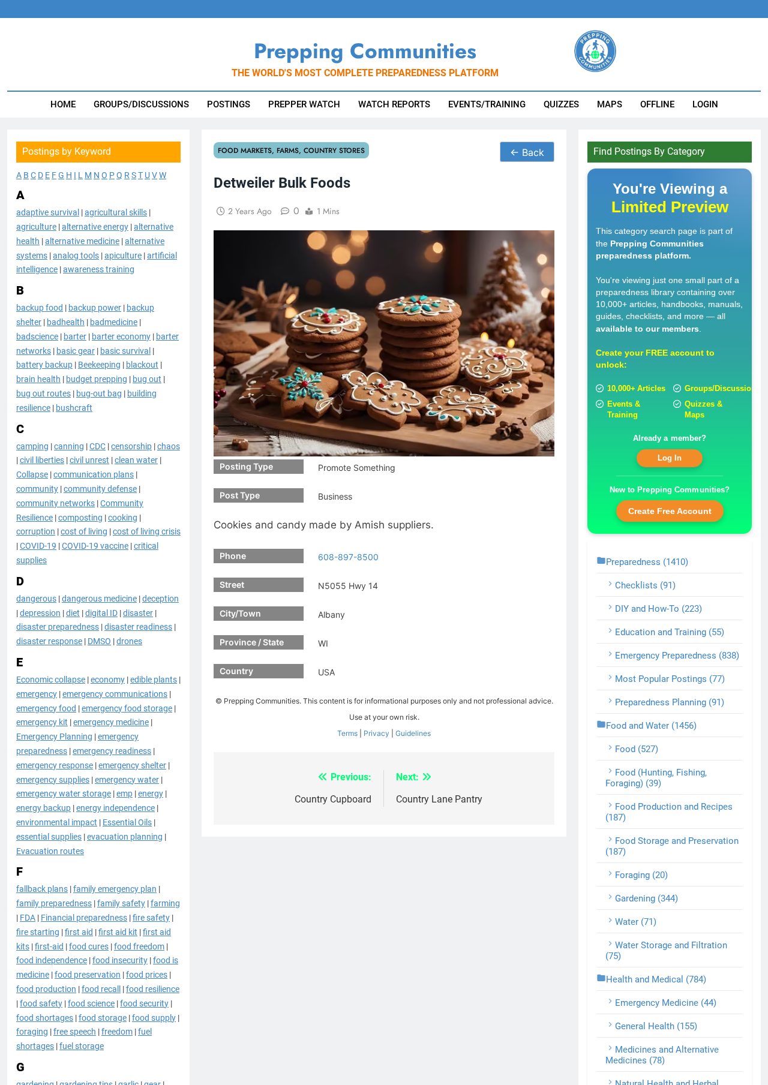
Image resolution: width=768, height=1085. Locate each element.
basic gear (75, 350)
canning (69, 445)
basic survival (125, 350)
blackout (142, 364)
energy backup (43, 808)
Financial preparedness (84, 917)
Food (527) (636, 749)
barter (75, 336)
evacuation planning (125, 836)
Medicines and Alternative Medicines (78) (662, 1055)
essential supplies (49, 836)
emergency (36, 693)
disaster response (49, 641)
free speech (74, 1031)
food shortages (44, 1017)
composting (80, 517)
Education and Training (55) (669, 632)
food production (46, 989)
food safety (41, 1003)
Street (232, 584)
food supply (154, 1017)
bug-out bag (99, 393)
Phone (233, 556)
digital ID (101, 612)
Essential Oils (127, 822)
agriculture (36, 227)
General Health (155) (656, 1026)
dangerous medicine (99, 598)
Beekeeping (99, 364)
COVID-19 (38, 546)
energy (150, 793)
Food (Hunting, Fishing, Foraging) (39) (656, 778)
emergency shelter (132, 765)
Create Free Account (670, 511)
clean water (136, 460)
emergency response (54, 765)
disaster (138, 612)
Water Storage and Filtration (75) (666, 950)
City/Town (240, 613)
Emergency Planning (54, 736)
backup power (94, 307)
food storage (103, 1017)
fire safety (151, 917)
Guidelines (413, 733)
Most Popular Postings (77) (670, 679)
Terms (347, 733)
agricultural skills (116, 212)
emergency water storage (63, 793)
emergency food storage (127, 708)
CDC (97, 445)
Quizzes (561, 104)
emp (124, 793)
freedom (117, 1031)
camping (32, 445)
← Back (527, 152)
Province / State (252, 642)
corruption (35, 531)
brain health (38, 379)
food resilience (152, 989)
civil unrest (89, 460)
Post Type (240, 495)
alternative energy (95, 227)
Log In (670, 457)
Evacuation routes (50, 850)
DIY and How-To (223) (658, 608)
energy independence (115, 808)
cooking (122, 517)
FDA (27, 917)
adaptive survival (47, 212)
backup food (39, 307)
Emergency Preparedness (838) (677, 655)
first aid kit (117, 931)
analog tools (76, 255)
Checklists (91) (645, 585)
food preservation (88, 974)
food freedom (139, 946)
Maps (609, 104)
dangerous (36, 598)
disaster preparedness (57, 627)
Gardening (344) (646, 898)
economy (108, 679)
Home (63, 104)
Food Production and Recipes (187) (669, 812)
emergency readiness (112, 751)
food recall (101, 989)
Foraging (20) (641, 875)
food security (144, 1003)
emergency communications (114, 693)
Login (705, 104)
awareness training (98, 269)
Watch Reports (394, 104)
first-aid (49, 946)
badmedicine (113, 322)
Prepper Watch (304, 104)
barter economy (121, 336)
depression (40, 612)
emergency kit (42, 722)
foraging (32, 1031)
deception (160, 598)
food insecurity (120, 960)
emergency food (46, 708)
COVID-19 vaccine (95, 546)
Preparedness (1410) (647, 562)
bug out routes (43, 393)
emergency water (127, 779)
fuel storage (81, 1046)
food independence (51, 960)
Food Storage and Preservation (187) (672, 846)
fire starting (37, 931)
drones (129, 641)
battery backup (44, 364)
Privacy (376, 733)
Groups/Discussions (141, 104)
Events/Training (487, 104)
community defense (100, 489)
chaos (168, 445)
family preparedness (54, 903)
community (37, 489)
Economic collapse (50, 679)
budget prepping (96, 379)
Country (236, 671)
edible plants (153, 679)
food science (91, 1003)
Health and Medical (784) (656, 979)
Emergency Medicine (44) (665, 1002)
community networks (55, 503)
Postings (228, 104)
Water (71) (635, 921)
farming (165, 903)
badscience (37, 336)
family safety (121, 903)
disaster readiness (138, 627)
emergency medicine (111, 722)
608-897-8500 (348, 557)
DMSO (99, 641)
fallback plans (42, 889)
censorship (131, 445)
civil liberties (42, 460)
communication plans (93, 474)
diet (73, 612)
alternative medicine (82, 241)
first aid (79, 931)
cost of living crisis (147, 531)
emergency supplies (52, 779)
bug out (147, 379)
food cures (89, 946)
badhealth (66, 322)
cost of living (84, 531)
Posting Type (246, 466)
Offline (657, 104)
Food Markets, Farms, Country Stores (291, 150)
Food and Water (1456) (651, 725)
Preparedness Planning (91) (669, 702)
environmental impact (56, 822)
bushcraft (74, 408)
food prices (146, 974)
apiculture (123, 255)
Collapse (32, 474)
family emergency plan (115, 889)
